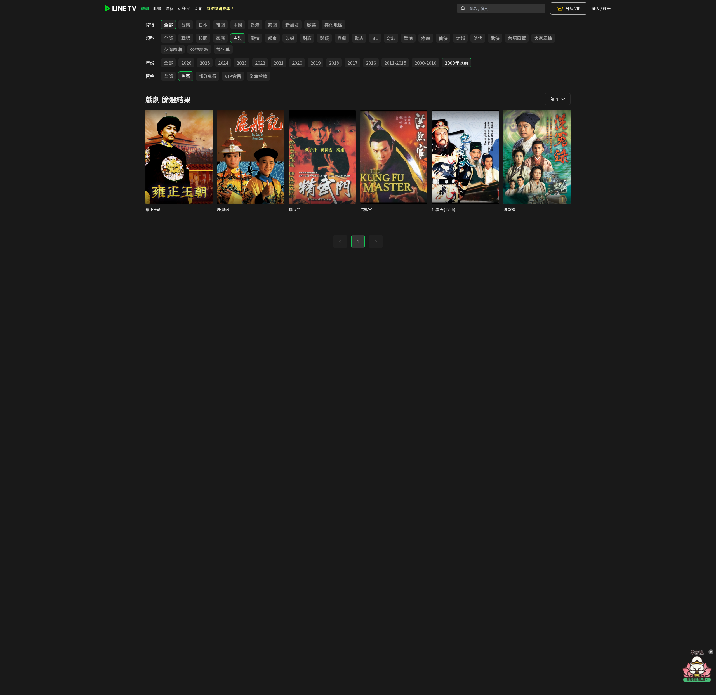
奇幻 (391, 38)
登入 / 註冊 (601, 8)
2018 (334, 62)
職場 (185, 38)
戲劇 (145, 8)
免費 (185, 76)
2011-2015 (395, 62)
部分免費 (207, 76)
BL (375, 38)
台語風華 (517, 38)
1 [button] (358, 242)
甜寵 (307, 38)
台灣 (185, 24)
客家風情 (543, 38)
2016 (371, 62)
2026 (186, 62)
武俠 (495, 38)
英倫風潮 (173, 49)
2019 (315, 62)
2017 (352, 62)
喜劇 (341, 38)
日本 (203, 24)
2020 (297, 62)
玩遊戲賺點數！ (220, 8)
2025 (205, 62)
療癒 (425, 38)
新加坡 (292, 24)
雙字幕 (223, 49)
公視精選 (199, 49)
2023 (242, 62)
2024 (223, 62)
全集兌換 (258, 76)
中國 (237, 24)
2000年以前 (456, 62)
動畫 (157, 8)
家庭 (220, 38)
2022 (260, 62)
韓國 (220, 24)
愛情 (255, 38)
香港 (255, 24)
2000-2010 (425, 62)
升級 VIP (573, 8)
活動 (198, 8)
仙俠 (443, 38)
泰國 (272, 24)
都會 (272, 38)
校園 (203, 38)
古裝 (237, 38)
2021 (279, 62)
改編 (289, 38)
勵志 (359, 38)
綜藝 (169, 8)
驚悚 (408, 38)
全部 (168, 24)
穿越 (460, 38)
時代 (477, 38)
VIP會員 (233, 76)
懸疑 (324, 38)
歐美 (311, 24)
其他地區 (333, 24)
